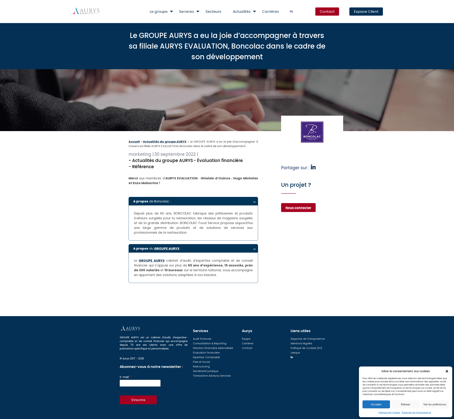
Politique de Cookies (389, 412)
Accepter (376, 404)
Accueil (134, 142)
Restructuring (201, 366)
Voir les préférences (434, 404)
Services (186, 11)
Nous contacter (298, 207)
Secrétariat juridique (205, 371)
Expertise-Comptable (206, 357)
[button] (447, 371)
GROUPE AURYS (166, 248)
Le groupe (159, 11)
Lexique (295, 352)
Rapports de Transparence (416, 412)
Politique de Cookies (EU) (306, 348)
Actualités (242, 11)
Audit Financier (202, 339)
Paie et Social (201, 362)
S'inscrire (138, 400)
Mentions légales (301, 343)
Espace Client (366, 11)
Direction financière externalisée (213, 348)
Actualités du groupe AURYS (164, 142)
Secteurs (213, 11)
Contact (327, 11)
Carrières (270, 11)
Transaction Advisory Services (212, 375)
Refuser (405, 404)
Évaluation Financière (206, 352)
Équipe (246, 339)
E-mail (125, 377)
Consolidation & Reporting (209, 343)
